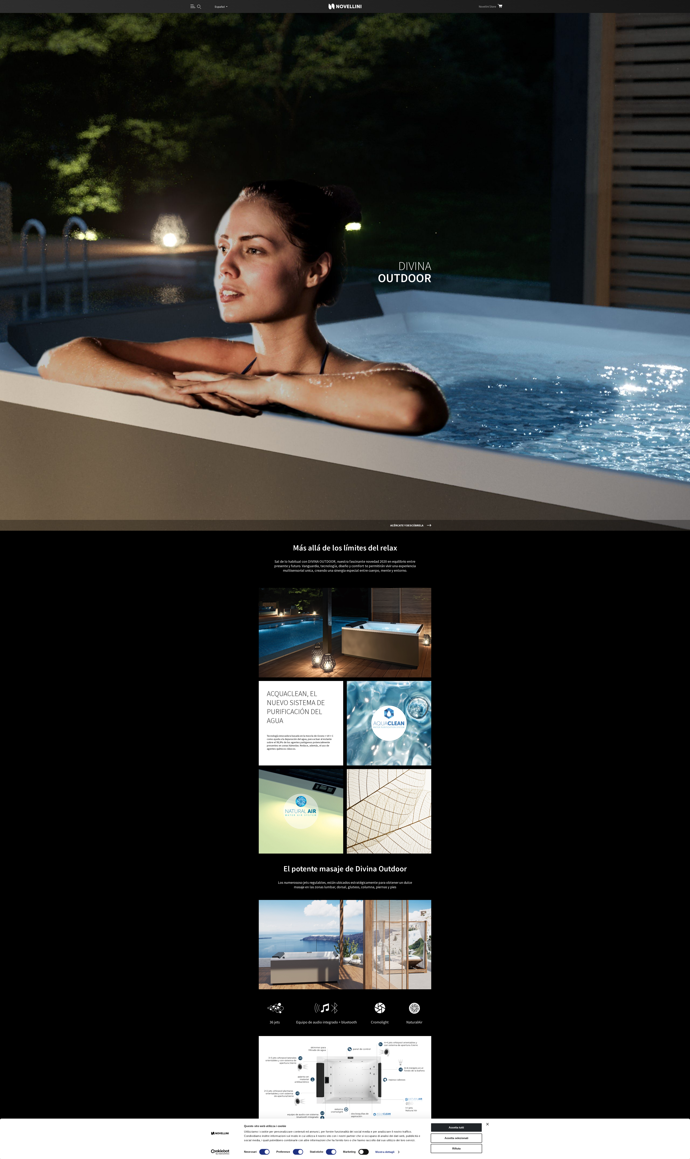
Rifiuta (456, 1148)
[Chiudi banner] (487, 1124)
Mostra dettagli (385, 1151)
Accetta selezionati (456, 1138)
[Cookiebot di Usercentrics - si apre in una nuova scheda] (220, 1152)
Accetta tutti (456, 1127)
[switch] (298, 1152)
